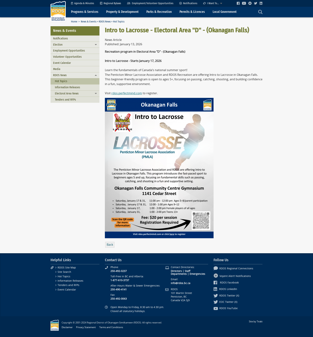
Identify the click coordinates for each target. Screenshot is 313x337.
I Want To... (213, 3)
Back (110, 244)
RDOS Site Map (67, 267)
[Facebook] (238, 3)
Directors (176, 271)
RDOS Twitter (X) (229, 295)
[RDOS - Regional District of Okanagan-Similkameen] (58, 11)
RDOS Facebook (229, 282)
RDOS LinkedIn (228, 289)
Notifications (190, 3)
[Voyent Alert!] (250, 3)
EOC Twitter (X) (228, 302)
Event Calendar (62, 63)
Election (57, 44)
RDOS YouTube (228, 308)
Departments (179, 273)
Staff (187, 271)
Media (56, 69)
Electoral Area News (67, 93)
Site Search (64, 272)
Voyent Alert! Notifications (235, 276)
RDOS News (105, 21)
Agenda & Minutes (84, 3)
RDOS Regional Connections (236, 268)
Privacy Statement (86, 327)
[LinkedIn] (261, 3)
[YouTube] (244, 3)
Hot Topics (61, 81)
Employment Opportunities (69, 50)
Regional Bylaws (112, 3)
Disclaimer (67, 327)
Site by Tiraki (255, 321)
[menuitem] (82, 3)
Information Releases (67, 87)
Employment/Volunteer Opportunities (152, 3)
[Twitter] (255, 3)
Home (74, 21)
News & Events (88, 21)
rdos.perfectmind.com (126, 93)
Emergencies (197, 273)
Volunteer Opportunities (67, 56)
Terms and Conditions (111, 327)
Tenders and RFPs (65, 99)
